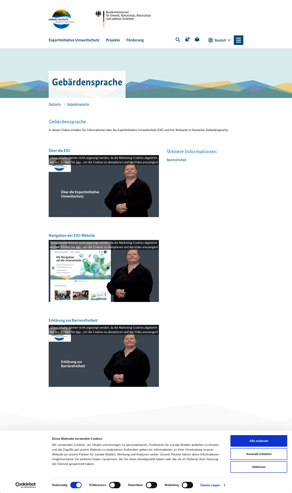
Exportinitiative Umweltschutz (74, 40)
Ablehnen (259, 467)
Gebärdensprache (78, 104)
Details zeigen (210, 485)
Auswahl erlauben (259, 454)
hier (78, 162)
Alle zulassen (258, 441)
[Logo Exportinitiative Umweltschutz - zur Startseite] (61, 19)
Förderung (135, 40)
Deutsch (220, 40)
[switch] (115, 485)
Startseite (55, 104)
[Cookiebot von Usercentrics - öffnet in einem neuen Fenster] (25, 485)
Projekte (113, 40)
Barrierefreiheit (176, 159)
